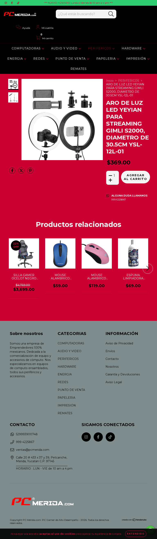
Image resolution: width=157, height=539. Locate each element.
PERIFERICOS (100, 48)
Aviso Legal (113, 382)
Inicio (110, 81)
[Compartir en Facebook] (12, 172)
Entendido (136, 533)
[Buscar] (111, 14)
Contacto (112, 359)
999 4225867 (25, 442)
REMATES (79, 69)
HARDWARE (132, 48)
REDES (39, 58)
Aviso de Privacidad (119, 343)
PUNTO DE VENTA (71, 58)
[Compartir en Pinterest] (30, 172)
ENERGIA (15, 58)
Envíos (110, 351)
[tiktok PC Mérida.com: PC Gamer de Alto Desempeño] (18, 3)
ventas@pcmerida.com (32, 450)
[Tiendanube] (134, 520)
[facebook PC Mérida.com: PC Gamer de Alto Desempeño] (12, 3)
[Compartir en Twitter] (21, 172)
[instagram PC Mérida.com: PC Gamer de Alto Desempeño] (6, 3)
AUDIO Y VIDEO (64, 48)
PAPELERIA (106, 58)
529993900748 (27, 434)
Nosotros (112, 366)
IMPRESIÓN (136, 58)
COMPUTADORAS (27, 48)
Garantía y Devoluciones (122, 374)
